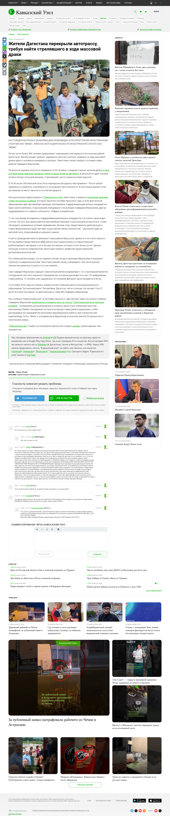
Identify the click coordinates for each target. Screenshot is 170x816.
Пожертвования (121, 800)
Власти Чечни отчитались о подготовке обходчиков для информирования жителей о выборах (136, 209)
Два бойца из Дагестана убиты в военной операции (35, 578)
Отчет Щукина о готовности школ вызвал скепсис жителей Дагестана (135, 159)
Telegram (42, 344)
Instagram (28, 351)
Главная (11, 34)
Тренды (34, 3)
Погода (128, 3)
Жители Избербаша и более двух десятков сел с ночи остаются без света (135, 69)
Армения (50, 18)
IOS (54, 337)
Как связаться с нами (103, 800)
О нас (89, 800)
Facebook (16, 351)
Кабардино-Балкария (126, 18)
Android (46, 337)
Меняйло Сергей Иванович (128, 409)
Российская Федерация (67, 22)
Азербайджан (39, 18)
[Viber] (4, 52)
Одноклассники (58, 351)
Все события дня (154, 591)
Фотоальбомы (113, 3)
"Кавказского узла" (53, 197)
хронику (76, 326)
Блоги (89, 3)
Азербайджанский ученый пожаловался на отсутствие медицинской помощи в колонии (102, 630)
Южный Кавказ (14, 26)
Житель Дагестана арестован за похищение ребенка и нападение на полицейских (136, 265)
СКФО (117, 22)
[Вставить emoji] (58, 529)
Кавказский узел (18, 326)
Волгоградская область (82, 18)
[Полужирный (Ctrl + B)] (36, 529)
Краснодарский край (33, 22)
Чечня (142, 22)
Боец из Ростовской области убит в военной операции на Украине (42, 569)
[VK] (4, 39)
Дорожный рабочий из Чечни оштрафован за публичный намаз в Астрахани (26, 630)
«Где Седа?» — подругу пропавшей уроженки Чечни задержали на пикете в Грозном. (134, 681)
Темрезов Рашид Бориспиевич (129, 374)
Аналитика (47, 3)
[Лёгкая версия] (151, 3)
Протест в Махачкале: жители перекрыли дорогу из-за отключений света (135, 727)
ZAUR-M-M (29, 496)
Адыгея (29, 18)
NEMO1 (28, 447)
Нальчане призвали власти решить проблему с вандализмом (136, 110)
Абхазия (12, 18)
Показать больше (85, 785)
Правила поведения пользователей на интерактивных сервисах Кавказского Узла (60, 810)
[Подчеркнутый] (46, 529)
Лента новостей (22, 34)
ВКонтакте (41, 351)
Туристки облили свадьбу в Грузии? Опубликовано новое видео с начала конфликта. (31, 778)
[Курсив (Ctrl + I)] (41, 529)
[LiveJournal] (4, 65)
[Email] (4, 69)
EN (161, 3)
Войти (156, 11)
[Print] (4, 73)
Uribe (27, 426)
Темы (23, 3)
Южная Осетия (152, 22)
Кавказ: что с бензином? (21, 29)
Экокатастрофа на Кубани (151, 29)
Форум (78, 3)
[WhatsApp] (4, 48)
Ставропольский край (129, 22)
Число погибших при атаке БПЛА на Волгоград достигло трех (117, 569)
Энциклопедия (64, 3)
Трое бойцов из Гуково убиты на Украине (107, 578)
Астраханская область (63, 18)
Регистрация (44, 554)
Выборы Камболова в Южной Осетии (85, 29)
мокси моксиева (37, 508)
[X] (4, 56)
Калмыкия (140, 18)
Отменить (97, 554)
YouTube (31, 355)
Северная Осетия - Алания (104, 22)
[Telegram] (4, 44)
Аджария (21, 18)
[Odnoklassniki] (4, 61)
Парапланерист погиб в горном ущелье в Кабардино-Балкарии (40, 586)
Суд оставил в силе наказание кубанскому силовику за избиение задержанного (64, 630)
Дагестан (103, 18)
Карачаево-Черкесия (16, 22)
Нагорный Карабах (50, 22)
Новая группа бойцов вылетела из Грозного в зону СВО (114, 586)
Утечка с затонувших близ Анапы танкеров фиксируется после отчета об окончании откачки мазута (142, 630)
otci (33, 437)
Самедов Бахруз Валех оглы (128, 444)
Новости (12, 3)
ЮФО (24, 26)
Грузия (95, 18)
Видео (99, 3)
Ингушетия (113, 18)
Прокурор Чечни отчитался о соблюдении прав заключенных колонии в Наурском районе (135, 312)
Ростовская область (85, 22)
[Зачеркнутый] (51, 529)
